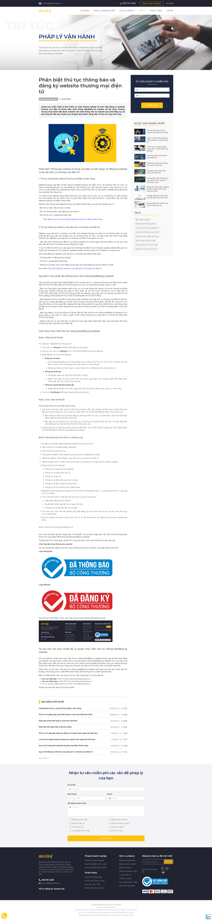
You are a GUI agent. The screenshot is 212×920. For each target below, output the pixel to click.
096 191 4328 (129, 3)
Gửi (168, 862)
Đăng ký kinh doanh (127, 864)
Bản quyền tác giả (142, 219)
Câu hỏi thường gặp (93, 877)
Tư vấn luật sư (125, 875)
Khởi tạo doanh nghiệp (94, 860)
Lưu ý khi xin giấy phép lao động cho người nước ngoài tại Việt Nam (67, 739)
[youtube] (163, 872)
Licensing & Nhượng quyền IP (147, 228)
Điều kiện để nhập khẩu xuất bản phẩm (55, 727)
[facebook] (162, 868)
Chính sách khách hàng (95, 881)
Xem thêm (43, 758)
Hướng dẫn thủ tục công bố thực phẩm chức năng (60, 708)
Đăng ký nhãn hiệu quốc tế (146, 249)
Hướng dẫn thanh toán (94, 888)
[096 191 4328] (4, 916)
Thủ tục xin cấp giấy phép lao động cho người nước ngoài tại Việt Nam (68, 733)
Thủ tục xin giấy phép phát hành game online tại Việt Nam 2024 (65, 714)
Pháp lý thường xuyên (128, 871)
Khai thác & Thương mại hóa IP (147, 232)
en (172, 3)
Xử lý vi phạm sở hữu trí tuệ (146, 245)
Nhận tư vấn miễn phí (152, 3)
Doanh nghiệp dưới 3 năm (96, 864)
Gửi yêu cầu (152, 105)
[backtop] (208, 368)
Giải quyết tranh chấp (128, 882)
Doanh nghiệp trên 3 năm (95, 867)
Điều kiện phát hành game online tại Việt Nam (58, 721)
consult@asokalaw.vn (50, 883)
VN (167, 3)
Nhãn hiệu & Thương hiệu (145, 224)
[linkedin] (167, 868)
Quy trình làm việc (92, 884)
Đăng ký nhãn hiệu (127, 860)
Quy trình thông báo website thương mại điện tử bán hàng (77, 219)
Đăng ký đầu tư (125, 867)
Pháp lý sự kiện (125, 878)
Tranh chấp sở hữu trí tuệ (145, 240)
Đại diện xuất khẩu (127, 886)
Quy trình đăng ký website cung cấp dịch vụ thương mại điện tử (75, 268)
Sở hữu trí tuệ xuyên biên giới (147, 236)
